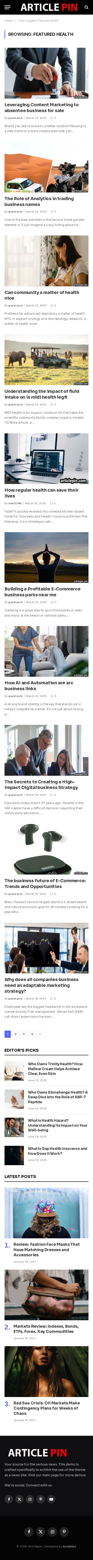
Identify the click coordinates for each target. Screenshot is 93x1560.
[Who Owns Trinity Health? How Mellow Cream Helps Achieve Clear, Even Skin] (14, 1071)
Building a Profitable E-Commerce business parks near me (43, 592)
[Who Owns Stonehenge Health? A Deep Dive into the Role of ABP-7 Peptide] (14, 1099)
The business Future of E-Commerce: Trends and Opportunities (45, 883)
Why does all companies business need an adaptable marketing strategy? (42, 985)
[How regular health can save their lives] (46, 458)
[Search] (86, 7)
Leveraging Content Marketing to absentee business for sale (42, 107)
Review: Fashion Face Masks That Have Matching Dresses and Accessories (47, 1249)
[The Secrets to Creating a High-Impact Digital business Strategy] (46, 750)
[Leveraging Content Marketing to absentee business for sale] (46, 73)
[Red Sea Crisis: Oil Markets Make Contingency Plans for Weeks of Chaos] (46, 1371)
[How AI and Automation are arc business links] (46, 651)
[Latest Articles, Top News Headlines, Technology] (48, 7)
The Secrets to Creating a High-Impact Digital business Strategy (41, 785)
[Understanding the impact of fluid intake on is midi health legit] (46, 359)
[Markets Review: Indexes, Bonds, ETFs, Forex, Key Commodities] (46, 1295)
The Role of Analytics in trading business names (39, 201)
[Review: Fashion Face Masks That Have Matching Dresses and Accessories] (46, 1213)
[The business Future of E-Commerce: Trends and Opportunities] (46, 849)
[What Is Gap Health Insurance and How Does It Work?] (14, 1155)
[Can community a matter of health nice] (46, 260)
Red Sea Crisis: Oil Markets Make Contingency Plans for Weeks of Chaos (47, 1408)
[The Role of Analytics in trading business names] (46, 167)
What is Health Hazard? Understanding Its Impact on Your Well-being (58, 1125)
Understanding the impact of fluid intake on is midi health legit (42, 394)
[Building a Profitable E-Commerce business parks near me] (46, 557)
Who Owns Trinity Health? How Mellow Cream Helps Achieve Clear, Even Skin (55, 1069)
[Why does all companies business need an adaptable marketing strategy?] (46, 948)
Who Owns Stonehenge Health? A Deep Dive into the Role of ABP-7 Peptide (58, 1097)
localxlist (69, 1546)
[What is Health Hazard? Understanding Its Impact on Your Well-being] (14, 1127)
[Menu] (7, 7)
